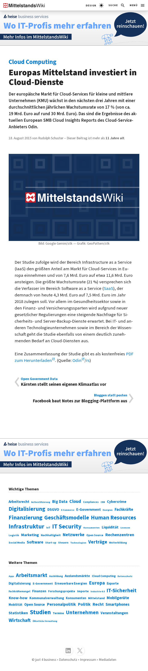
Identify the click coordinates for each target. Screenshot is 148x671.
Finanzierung (25, 517)
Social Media (17, 543)
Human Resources (113, 517)
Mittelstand (96, 598)
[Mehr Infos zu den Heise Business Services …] (74, 28)
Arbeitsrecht (19, 501)
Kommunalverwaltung (46, 598)
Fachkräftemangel (19, 591)
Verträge (97, 541)
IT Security (67, 526)
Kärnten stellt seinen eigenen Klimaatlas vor (63, 382)
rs (88, 360)
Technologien (78, 542)
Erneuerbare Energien (71, 583)
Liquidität (110, 527)
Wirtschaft (20, 620)
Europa (97, 583)
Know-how (18, 598)
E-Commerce (67, 510)
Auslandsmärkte (77, 575)
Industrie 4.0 (98, 591)
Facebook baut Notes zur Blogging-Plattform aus (80, 398)
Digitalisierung (27, 509)
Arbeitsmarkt (31, 575)
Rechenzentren (119, 535)
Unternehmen (82, 612)
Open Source (94, 535)
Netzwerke (73, 535)
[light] (94, 5)
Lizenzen (125, 527)
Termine (58, 613)
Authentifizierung (40, 502)
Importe (83, 591)
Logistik (14, 535)
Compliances (91, 502)
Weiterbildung (118, 542)
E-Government (88, 509)
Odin (77, 360)
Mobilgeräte (118, 598)
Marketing (30, 535)
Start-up (50, 542)
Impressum (88, 659)
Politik (84, 604)
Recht (98, 604)
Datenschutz (125, 576)
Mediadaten (107, 659)
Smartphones (118, 604)
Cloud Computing (104, 576)
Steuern (63, 543)
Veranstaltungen (114, 613)
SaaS (108, 288)
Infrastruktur (26, 526)
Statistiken (18, 613)
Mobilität (15, 604)
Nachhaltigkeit (51, 535)
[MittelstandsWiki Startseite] (22, 5)
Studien (40, 612)
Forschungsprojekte (61, 591)
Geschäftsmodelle (66, 518)
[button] (117, 5)
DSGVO (53, 509)
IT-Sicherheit (121, 590)
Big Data (59, 501)
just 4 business (45, 659)
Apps (11, 576)
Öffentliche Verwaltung (45, 621)
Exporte (113, 583)
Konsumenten (91, 527)
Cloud (75, 501)
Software (35, 542)
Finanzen (39, 591)
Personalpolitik (61, 604)
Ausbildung (56, 576)
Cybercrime (116, 501)
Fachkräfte (123, 509)
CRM (103, 502)
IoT (48, 528)
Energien (108, 510)
